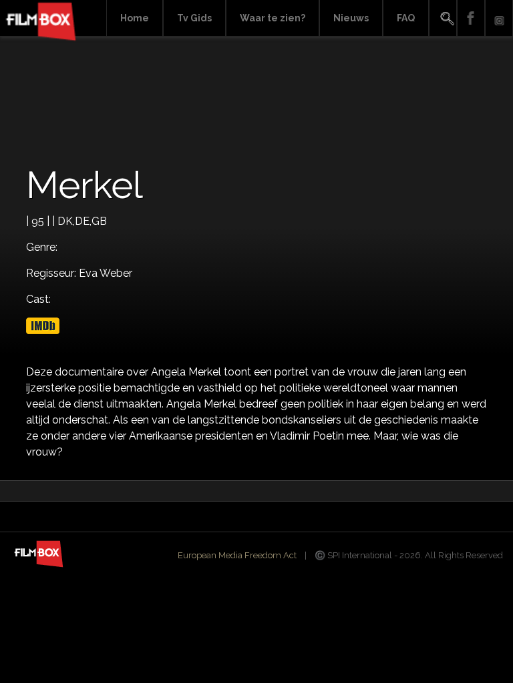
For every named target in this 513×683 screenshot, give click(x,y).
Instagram (499, 18)
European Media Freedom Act (237, 555)
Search (443, 18)
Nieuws (351, 18)
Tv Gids (194, 18)
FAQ (406, 18)
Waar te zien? (272, 18)
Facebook (471, 18)
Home (134, 18)
